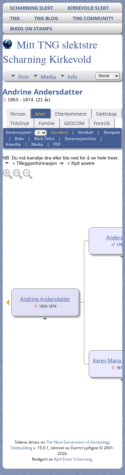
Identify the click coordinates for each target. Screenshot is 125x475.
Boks (19, 138)
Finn (23, 77)
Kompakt (112, 132)
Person (18, 114)
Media (48, 77)
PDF (57, 144)
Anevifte (13, 144)
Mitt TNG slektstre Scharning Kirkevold (50, 51)
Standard (59, 132)
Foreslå (102, 123)
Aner (40, 114)
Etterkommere (71, 114)
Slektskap (106, 114)
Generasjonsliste (80, 138)
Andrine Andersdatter (45, 298)
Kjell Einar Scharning (73, 459)
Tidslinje (19, 123)
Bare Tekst (44, 138)
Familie (47, 123)
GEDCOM (74, 123)
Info (72, 77)
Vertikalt (85, 132)
